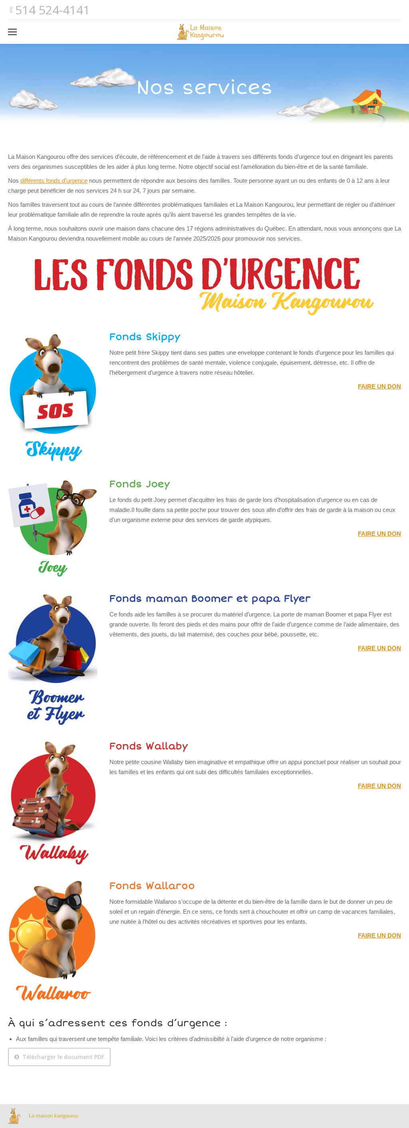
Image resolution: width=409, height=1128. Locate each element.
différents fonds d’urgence (53, 180)
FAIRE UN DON (379, 386)
